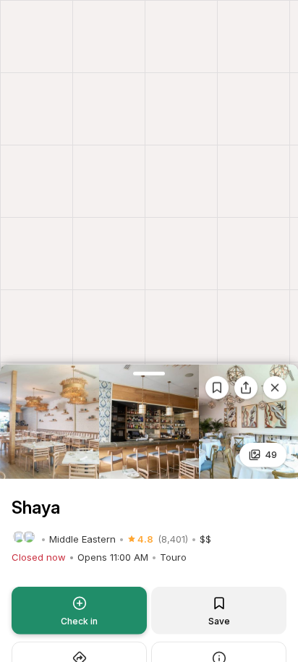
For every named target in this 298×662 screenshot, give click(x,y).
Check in (79, 621)
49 (271, 454)
